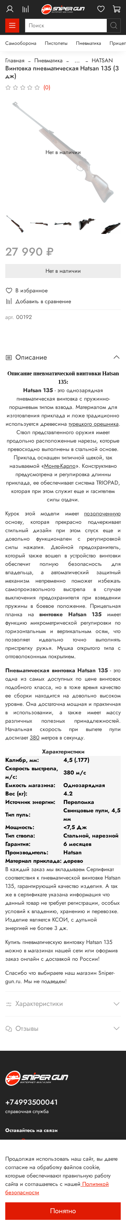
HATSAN (102, 60)
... (77, 60)
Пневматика (88, 43)
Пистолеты (56, 43)
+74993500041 (31, 1102)
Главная (14, 60)
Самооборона (20, 43)
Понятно (63, 1211)
